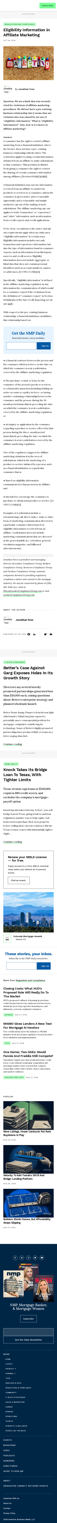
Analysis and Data (14, 1077)
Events (7, 1440)
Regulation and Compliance (19, 24)
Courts (9, 1421)
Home (8, 1359)
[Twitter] (45, 634)
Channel (10, 1373)
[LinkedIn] (34, 634)
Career (9, 1407)
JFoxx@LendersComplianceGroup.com (22, 591)
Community (11, 1393)
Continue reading (12, 744)
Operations (11, 1416)
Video (6, 1450)
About (7, 1481)
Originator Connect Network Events (25, 1486)
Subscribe (47, 5)
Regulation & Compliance (18, 1388)
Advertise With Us (11, 1498)
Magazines (9, 1445)
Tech (7, 1043)
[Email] (51, 634)
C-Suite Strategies (14, 662)
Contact (6, 1508)
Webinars (8, 1461)
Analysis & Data (13, 1383)
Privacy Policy (9, 1513)
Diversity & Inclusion (16, 1426)
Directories (10, 1466)
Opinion (8, 1015)
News (6, 1354)
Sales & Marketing (15, 1402)
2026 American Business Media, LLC (19, 1519)
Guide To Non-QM (13, 1471)
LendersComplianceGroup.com (18, 594)
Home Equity (11, 764)
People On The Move (16, 1431)
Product (10, 1369)
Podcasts (9, 1455)
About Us (7, 1503)
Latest (9, 1364)
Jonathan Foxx (26, 89)
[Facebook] (28, 634)
